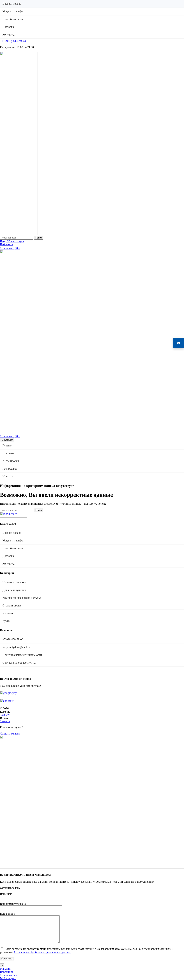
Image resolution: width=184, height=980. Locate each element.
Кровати (8, 613)
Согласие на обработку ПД (19, 662)
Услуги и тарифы (13, 540)
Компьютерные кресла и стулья (22, 597)
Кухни (6, 620)
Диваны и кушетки (14, 590)
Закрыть (5, 714)
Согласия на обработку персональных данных (42, 952)
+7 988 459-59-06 (13, 639)
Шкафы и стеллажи (14, 582)
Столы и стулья (12, 605)
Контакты (9, 563)
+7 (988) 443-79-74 (13, 41)
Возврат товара (12, 532)
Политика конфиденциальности (22, 654)
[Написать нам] (178, 343)
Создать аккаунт (10, 733)
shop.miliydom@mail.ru (16, 647)
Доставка (8, 555)
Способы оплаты (13, 548)
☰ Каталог (7, 440)
